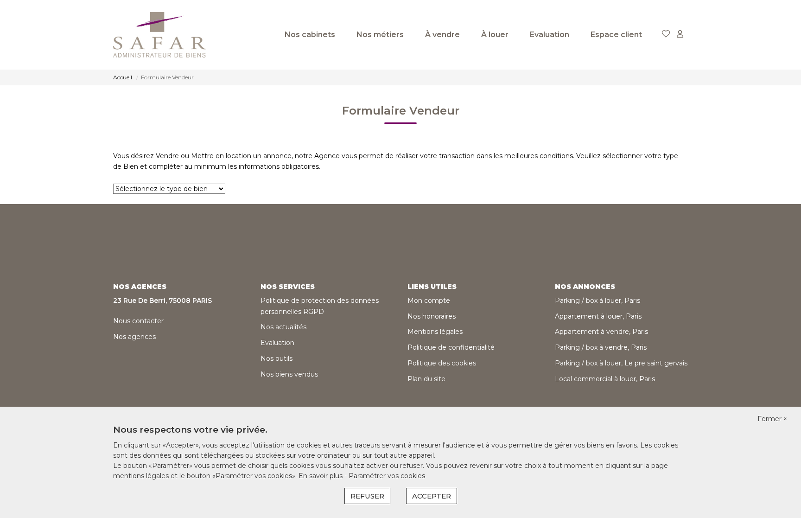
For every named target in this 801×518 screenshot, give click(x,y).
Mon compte (428, 300)
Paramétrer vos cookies (387, 476)
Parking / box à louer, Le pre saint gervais (621, 363)
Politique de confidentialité (451, 347)
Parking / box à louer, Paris (597, 300)
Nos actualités (283, 327)
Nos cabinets (310, 34)
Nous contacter (138, 321)
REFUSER (367, 496)
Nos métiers (380, 34)
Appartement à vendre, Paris (601, 331)
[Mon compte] (680, 34)
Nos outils (276, 358)
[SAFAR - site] (159, 35)
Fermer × (772, 419)
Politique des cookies (441, 363)
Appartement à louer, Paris (598, 316)
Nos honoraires (431, 316)
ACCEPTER (431, 496)
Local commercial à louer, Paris (605, 379)
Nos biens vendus (289, 374)
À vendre (442, 34)
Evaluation (549, 34)
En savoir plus (321, 476)
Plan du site (426, 379)
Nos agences (134, 337)
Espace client (616, 34)
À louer (495, 34)
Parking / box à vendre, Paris (601, 347)
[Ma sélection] (666, 34)
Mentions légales (435, 331)
